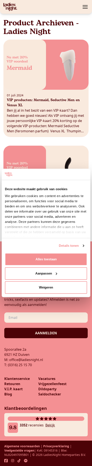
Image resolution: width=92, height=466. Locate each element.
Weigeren (46, 287)
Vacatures (46, 378)
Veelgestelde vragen (19, 450)
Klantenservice (17, 378)
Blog (8, 394)
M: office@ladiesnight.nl (23, 359)
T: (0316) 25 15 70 (18, 365)
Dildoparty (47, 389)
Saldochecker (49, 394)
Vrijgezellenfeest (52, 383)
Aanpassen (43, 273)
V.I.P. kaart (13, 389)
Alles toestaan (46, 259)
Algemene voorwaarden (22, 446)
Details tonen (69, 245)
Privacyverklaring (56, 446)
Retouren (12, 383)
